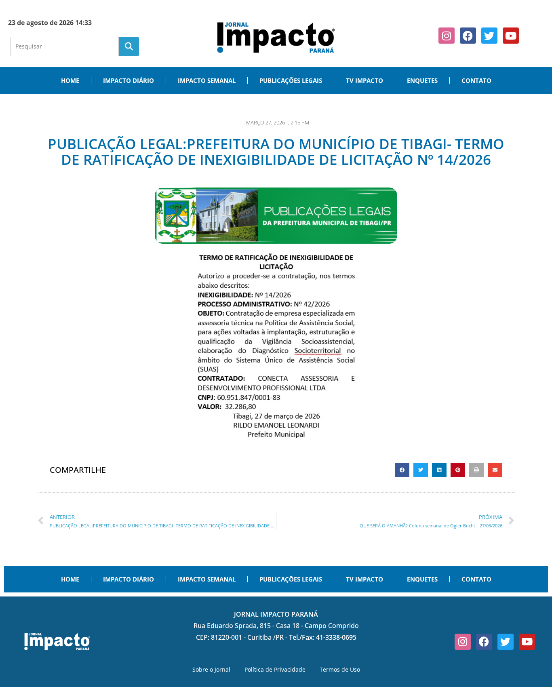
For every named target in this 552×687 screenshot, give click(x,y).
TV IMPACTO (364, 80)
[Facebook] (468, 35)
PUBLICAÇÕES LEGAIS (290, 80)
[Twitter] (489, 35)
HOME (70, 80)
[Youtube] (511, 35)
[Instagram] (446, 35)
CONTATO (476, 80)
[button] (402, 470)
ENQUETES (422, 80)
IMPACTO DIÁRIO (128, 80)
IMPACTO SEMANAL (207, 80)
